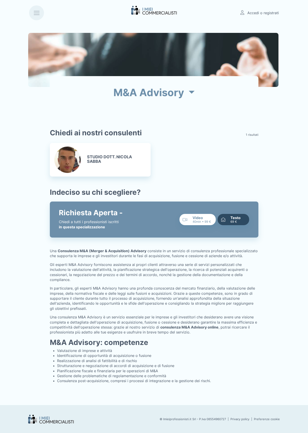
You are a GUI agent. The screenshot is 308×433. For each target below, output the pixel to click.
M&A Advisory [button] (149, 92)
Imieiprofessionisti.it (177, 419)
